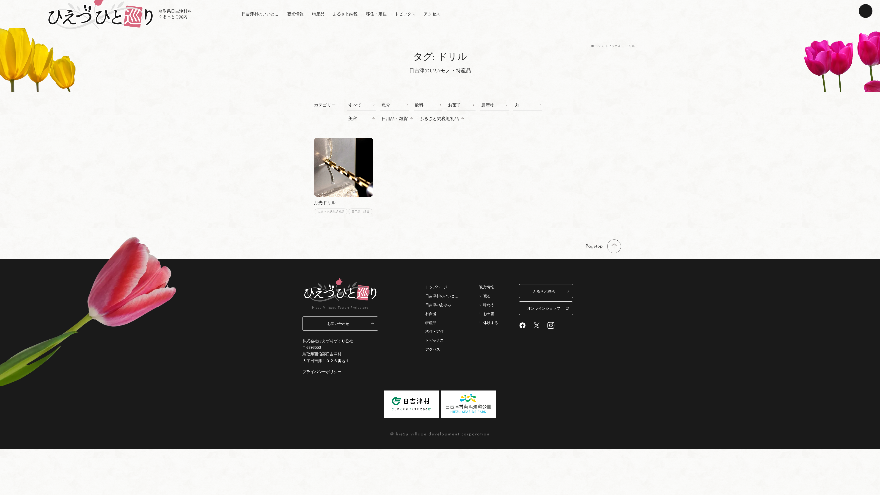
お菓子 (454, 105)
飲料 (419, 105)
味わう (488, 304)
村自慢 (430, 313)
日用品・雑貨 (395, 118)
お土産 (488, 313)
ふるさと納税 (544, 291)
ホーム (595, 46)
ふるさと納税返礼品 (439, 118)
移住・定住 (434, 331)
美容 (352, 118)
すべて (354, 105)
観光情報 (486, 286)
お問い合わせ (338, 323)
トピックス (405, 13)
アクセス (432, 13)
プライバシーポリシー (321, 371)
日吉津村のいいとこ (441, 295)
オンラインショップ (543, 308)
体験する (490, 322)
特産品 (430, 322)
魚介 (386, 105)
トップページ (436, 286)
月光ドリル (325, 202)
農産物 (487, 105)
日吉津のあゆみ (438, 304)
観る (487, 295)
